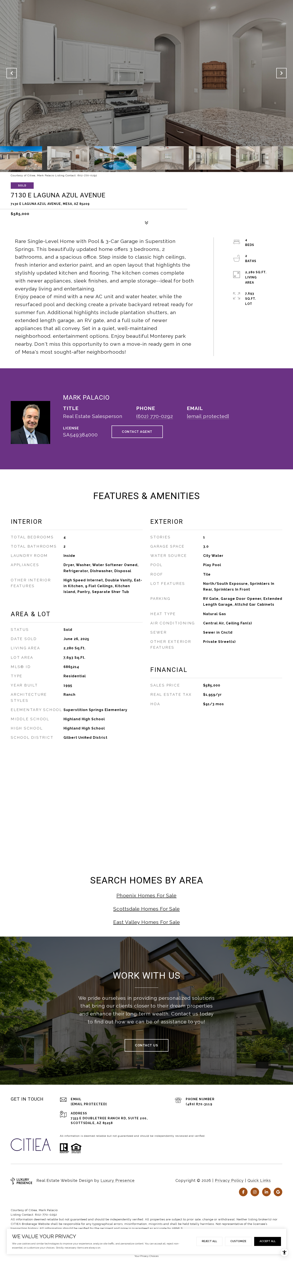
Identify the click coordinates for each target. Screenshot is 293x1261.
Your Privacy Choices (146, 1256)
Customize (238, 1241)
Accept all (268, 1241)
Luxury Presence (118, 1180)
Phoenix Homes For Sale (146, 895)
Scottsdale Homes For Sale (146, 909)
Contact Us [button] (146, 1045)
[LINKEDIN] (266, 1192)
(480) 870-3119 (199, 1104)
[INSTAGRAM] (255, 1192)
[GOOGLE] (278, 1192)
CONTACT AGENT (137, 431)
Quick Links (259, 1180)
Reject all (209, 1241)
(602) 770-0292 (154, 416)
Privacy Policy (229, 1180)
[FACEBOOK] (243, 1192)
